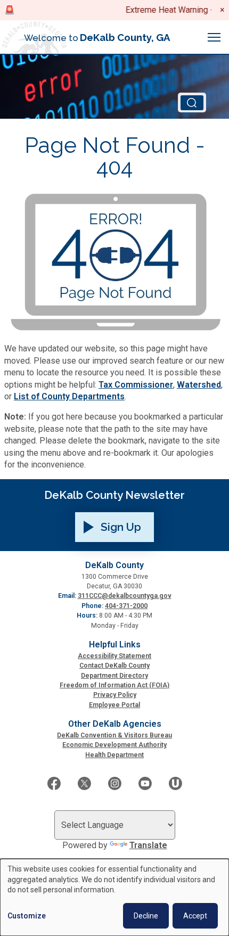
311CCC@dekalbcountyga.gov (124, 596)
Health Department (114, 755)
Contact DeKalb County (114, 665)
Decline (146, 916)
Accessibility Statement (114, 656)
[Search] (192, 102)
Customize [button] (26, 916)
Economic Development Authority (114, 745)
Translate (148, 845)
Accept (195, 916)
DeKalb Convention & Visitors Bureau (114, 735)
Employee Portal (114, 705)
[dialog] (114, 897)
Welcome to (97, 37)
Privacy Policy (114, 695)
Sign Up (121, 527)
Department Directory (114, 675)
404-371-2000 (126, 606)
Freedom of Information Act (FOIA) (114, 685)
